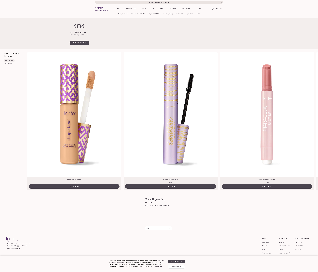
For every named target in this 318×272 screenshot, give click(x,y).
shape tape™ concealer (138, 13)
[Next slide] (302, 121)
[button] (144, 9)
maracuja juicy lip (168, 13)
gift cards (298, 249)
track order (265, 242)
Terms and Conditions (118, 262)
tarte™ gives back (284, 245)
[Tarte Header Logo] (101, 9)
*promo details (266, 253)
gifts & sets (190, 13)
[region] (159, 264)
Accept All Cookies (176, 261)
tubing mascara (123, 13)
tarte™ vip (298, 242)
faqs (263, 249)
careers (281, 249)
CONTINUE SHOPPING (79, 42)
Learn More (17, 248)
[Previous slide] (44, 121)
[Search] (221, 9)
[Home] (12, 239)
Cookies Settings (176, 266)
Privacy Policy (160, 260)
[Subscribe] (169, 228)
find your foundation (154, 13)
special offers (180, 13)
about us (281, 242)
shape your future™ (285, 253)
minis (198, 13)
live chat (264, 245)
